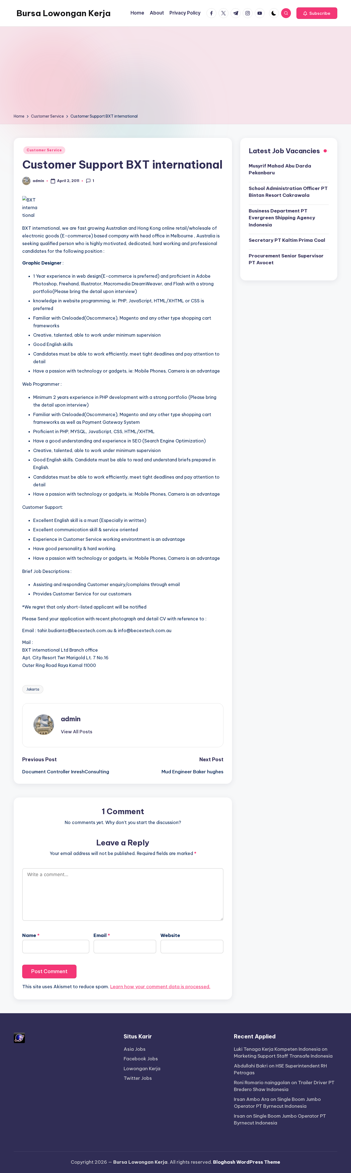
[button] (316, 13)
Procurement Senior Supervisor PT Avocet (286, 259)
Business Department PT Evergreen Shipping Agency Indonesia (282, 218)
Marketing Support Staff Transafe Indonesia (283, 1056)
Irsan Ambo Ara (251, 1099)
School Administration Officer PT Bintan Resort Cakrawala (288, 191)
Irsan (239, 1116)
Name (30, 935)
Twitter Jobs (138, 1078)
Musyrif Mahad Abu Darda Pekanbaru (280, 169)
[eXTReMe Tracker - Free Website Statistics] (19, 1037)
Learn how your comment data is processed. (160, 987)
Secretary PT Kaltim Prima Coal (287, 240)
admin (71, 719)
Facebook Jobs (141, 1059)
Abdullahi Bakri (251, 1066)
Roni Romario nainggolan (262, 1083)
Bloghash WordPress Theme (246, 1162)
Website (170, 935)
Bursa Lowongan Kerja (63, 13)
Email (102, 935)
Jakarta (32, 689)
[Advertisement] (175, 71)
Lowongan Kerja (142, 1069)
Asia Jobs (135, 1049)
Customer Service (44, 150)
